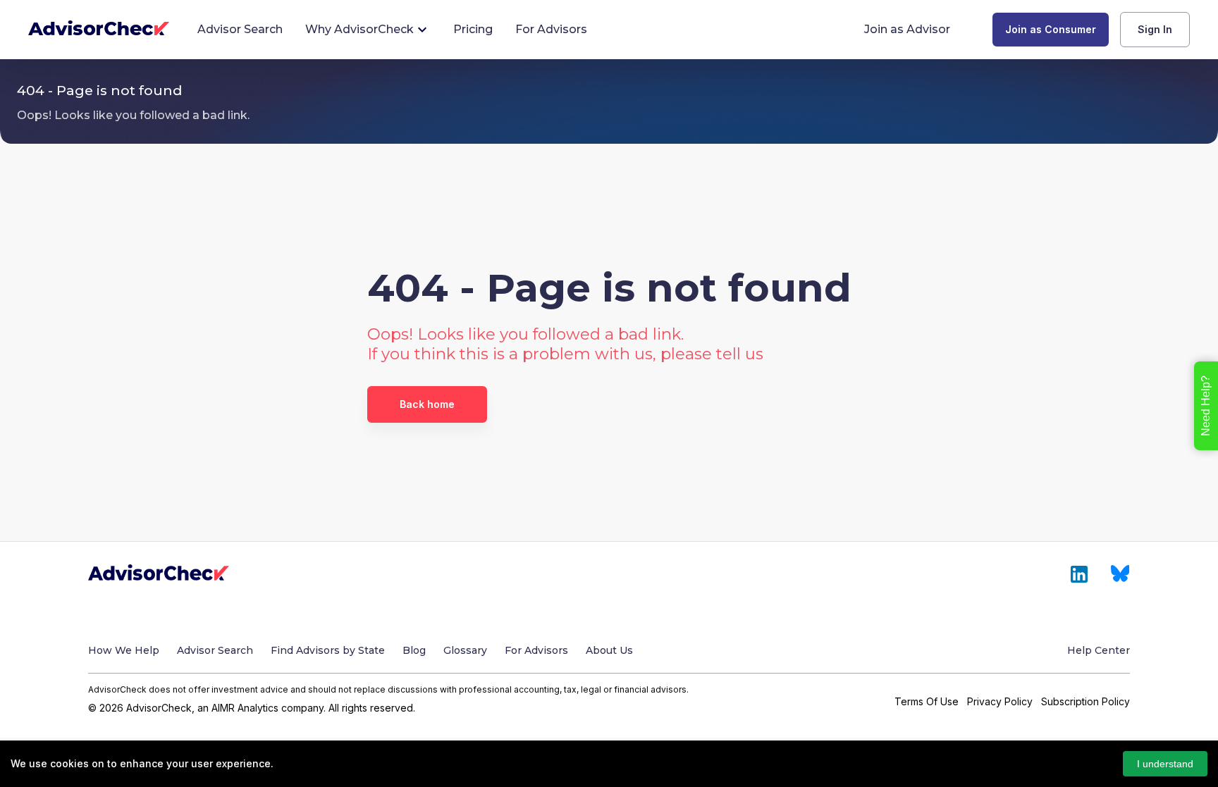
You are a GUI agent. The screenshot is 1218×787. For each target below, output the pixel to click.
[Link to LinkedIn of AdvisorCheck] (1079, 574)
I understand (1165, 763)
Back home (427, 404)
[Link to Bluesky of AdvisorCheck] (1120, 574)
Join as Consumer (1050, 29)
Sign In (1155, 29)
